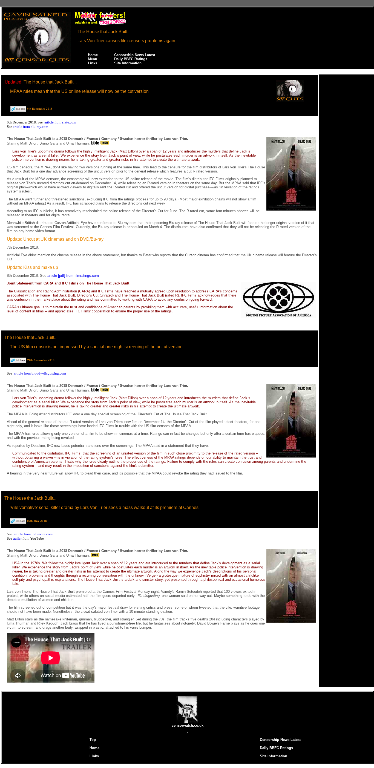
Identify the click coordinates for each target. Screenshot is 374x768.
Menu (92, 59)
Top (93, 740)
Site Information (128, 63)
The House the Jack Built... (30, 498)
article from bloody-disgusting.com (40, 373)
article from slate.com (60, 122)
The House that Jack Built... (50, 82)
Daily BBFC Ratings (130, 59)
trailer (17, 538)
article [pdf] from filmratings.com (73, 276)
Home (93, 55)
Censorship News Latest (134, 55)
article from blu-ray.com (30, 127)
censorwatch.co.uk (187, 725)
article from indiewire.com (33, 534)
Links (92, 63)
